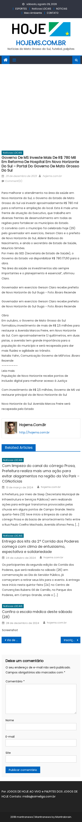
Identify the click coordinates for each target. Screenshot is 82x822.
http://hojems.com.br (34, 432)
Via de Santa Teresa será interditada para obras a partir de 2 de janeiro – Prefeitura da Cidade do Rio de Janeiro (14, 640)
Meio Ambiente (33, 13)
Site (8, 753)
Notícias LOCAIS (41, 8)
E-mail (10, 737)
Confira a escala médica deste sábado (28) (37, 614)
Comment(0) (13, 181)
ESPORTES (21, 8)
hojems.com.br (41, 42)
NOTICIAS (61, 8)
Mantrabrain (63, 817)
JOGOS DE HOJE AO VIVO (24, 791)
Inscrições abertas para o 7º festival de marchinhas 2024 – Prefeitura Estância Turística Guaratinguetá (72, 640)
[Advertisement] (41, 107)
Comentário (15, 681)
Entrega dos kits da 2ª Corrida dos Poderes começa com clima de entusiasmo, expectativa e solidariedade (40, 546)
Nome (10, 720)
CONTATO (52, 13)
